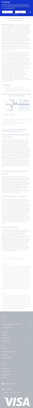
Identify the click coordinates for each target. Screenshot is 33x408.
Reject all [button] (20, 12)
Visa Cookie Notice (9, 8)
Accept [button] (7, 12)
